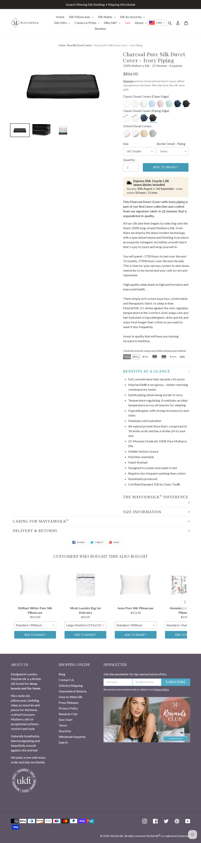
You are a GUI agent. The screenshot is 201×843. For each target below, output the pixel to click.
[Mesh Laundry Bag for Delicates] (85, 584)
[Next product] (185, 602)
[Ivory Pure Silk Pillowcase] (136, 584)
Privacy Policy (68, 708)
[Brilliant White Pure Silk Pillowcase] (35, 584)
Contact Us (66, 680)
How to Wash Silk (70, 697)
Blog (62, 674)
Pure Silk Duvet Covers (79, 45)
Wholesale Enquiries (72, 736)
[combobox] (157, 23)
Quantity (129, 160)
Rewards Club (68, 714)
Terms (63, 725)
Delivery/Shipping (71, 685)
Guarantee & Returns (73, 691)
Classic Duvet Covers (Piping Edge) (146, 111)
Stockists (65, 731)
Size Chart (65, 719)
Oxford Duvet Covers (137, 126)
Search (63, 742)
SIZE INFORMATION (142, 512)
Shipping (128, 81)
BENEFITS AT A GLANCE (146, 371)
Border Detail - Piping (171, 144)
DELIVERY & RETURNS (35, 531)
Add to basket (35, 634)
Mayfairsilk (117, 836)
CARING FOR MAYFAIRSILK (41, 521)
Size (125, 144)
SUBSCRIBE (175, 682)
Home (62, 45)
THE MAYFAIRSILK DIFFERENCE (155, 496)
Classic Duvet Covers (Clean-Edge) (146, 96)
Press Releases (69, 702)
